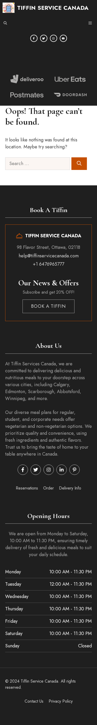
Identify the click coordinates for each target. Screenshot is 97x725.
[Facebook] (34, 38)
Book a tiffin (48, 306)
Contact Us (34, 701)
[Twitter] (43, 38)
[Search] (79, 163)
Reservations (27, 488)
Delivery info (70, 488)
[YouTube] (63, 38)
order (48, 488)
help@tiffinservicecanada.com (49, 255)
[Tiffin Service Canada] (8, 7)
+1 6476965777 (48, 264)
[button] (5, 23)
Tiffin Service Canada (52, 8)
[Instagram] (53, 38)
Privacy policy (61, 701)
